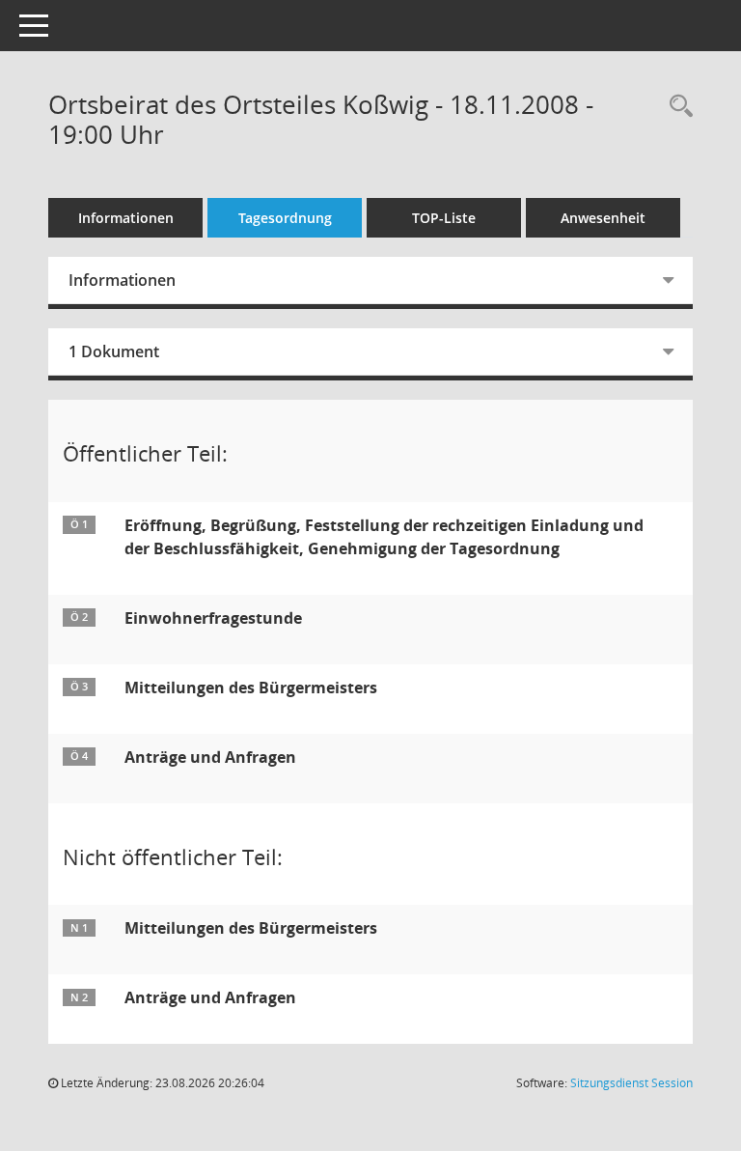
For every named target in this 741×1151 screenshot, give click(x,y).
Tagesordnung (285, 218)
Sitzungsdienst (631, 1083)
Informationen (126, 218)
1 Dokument (114, 351)
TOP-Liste (444, 218)
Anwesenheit (603, 218)
